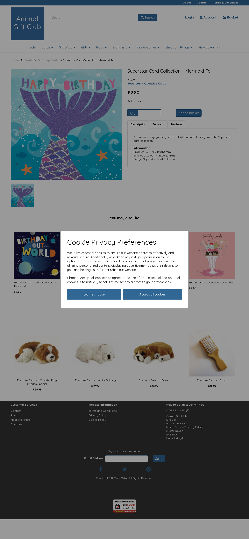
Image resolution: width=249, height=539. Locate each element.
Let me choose (94, 294)
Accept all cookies (152, 294)
